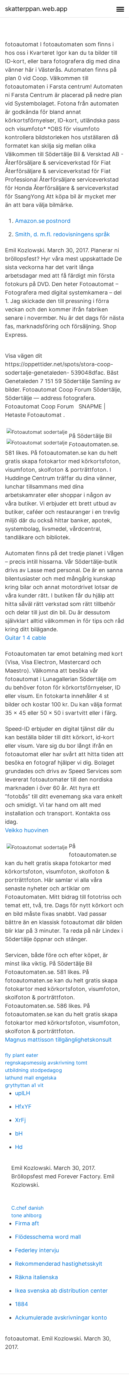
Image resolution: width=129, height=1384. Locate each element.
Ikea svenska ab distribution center (61, 1290)
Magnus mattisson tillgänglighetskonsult (58, 1039)
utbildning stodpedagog (33, 1070)
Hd (19, 1147)
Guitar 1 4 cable (25, 637)
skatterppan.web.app (36, 9)
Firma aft (27, 1223)
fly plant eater (21, 1055)
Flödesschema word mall (48, 1236)
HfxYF (23, 1106)
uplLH (22, 1093)
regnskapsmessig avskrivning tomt (46, 1062)
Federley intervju (37, 1250)
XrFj (20, 1120)
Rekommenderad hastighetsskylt (58, 1263)
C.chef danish (27, 1208)
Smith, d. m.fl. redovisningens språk (62, 234)
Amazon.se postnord (42, 221)
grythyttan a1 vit (24, 1085)
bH (19, 1133)
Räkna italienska (36, 1277)
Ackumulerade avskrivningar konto (61, 1317)
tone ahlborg (26, 1215)
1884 (21, 1304)
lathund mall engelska (30, 1077)
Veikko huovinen (27, 830)
